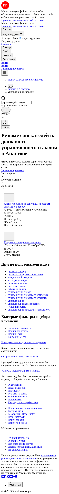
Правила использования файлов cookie (23, 26)
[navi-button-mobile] (4, 73)
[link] (6, 55)
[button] (5, 62)
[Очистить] (5, 109)
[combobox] (16, 102)
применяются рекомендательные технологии (28, 457)
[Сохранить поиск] (4, 122)
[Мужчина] (9, 236)
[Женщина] (9, 197)
